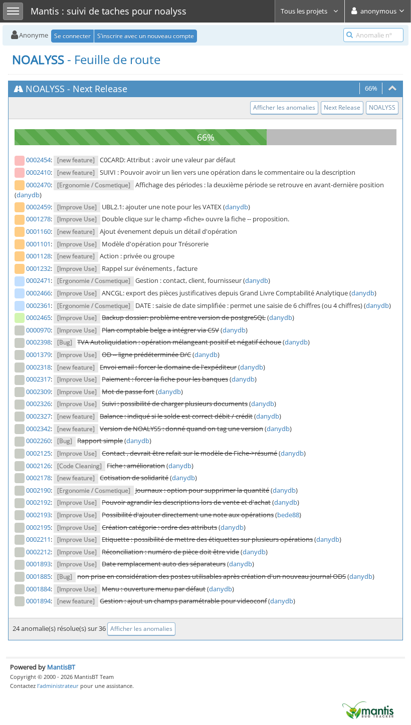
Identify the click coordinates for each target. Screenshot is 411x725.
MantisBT (61, 666)
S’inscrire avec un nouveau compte (145, 36)
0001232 (38, 268)
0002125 (38, 453)
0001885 (38, 576)
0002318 (38, 367)
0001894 (38, 600)
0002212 (38, 551)
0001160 (38, 231)
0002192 (38, 502)
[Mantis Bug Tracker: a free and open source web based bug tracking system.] (367, 709)
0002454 (38, 159)
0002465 (38, 317)
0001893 (38, 563)
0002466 (38, 292)
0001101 (38, 243)
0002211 (38, 539)
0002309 (38, 391)
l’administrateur (58, 685)
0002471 (38, 280)
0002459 (38, 206)
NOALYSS (45, 89)
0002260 (38, 440)
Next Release (100, 89)
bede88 (288, 514)
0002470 (38, 184)
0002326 (38, 403)
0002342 (38, 428)
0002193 (38, 514)
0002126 (38, 465)
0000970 (38, 329)
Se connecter (72, 36)
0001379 (38, 354)
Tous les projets (304, 11)
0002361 (38, 305)
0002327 (38, 416)
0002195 (38, 527)
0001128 (38, 255)
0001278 (38, 218)
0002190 (38, 490)
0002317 (38, 379)
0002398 (38, 341)
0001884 (38, 588)
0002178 (38, 477)
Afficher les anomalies (284, 107)
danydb (28, 194)
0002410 (38, 172)
